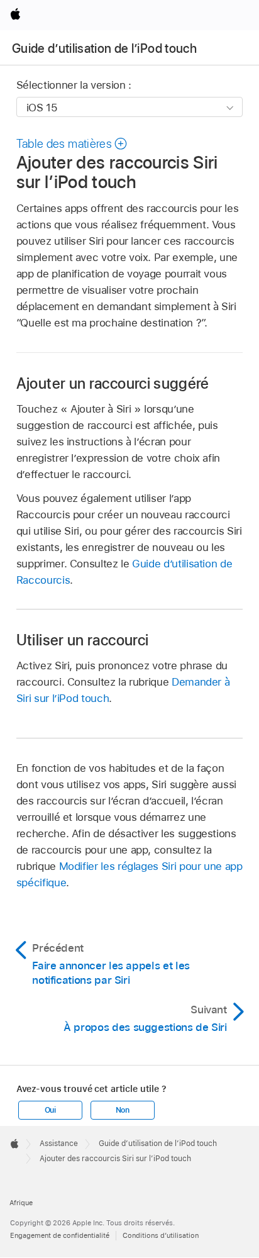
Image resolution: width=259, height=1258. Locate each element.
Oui (50, 1110)
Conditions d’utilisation (161, 1235)
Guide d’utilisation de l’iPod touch (104, 48)
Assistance (59, 1143)
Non (123, 1110)
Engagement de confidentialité (59, 1235)
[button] (72, 143)
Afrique (21, 1202)
